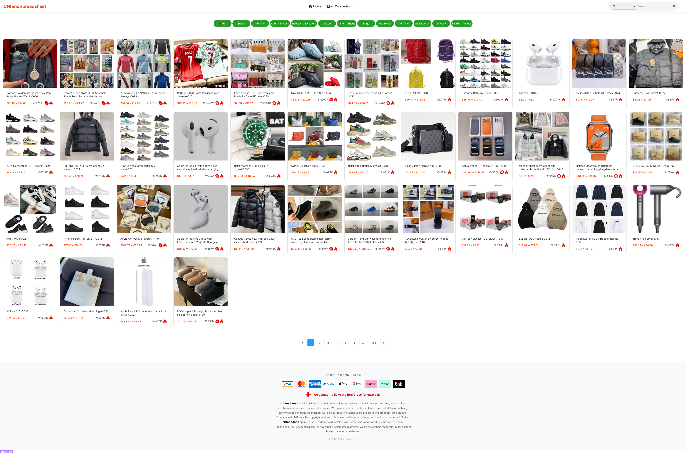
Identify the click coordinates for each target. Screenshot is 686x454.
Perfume (404, 23)
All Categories (340, 6)
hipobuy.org (335, 371)
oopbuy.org (294, 371)
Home (317, 6)
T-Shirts (260, 23)
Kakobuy (343, 375)
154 (374, 342)
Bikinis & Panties (461, 23)
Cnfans (329, 375)
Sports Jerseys (280, 23)
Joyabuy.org (391, 371)
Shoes (241, 23)
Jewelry (441, 23)
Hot (224, 23)
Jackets (327, 23)
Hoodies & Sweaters (304, 23)
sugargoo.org (314, 371)
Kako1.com (372, 371)
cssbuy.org (354, 371)
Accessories (422, 23)
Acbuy (357, 375)
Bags (366, 23)
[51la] (6, 452)
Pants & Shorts (346, 23)
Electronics (385, 23)
